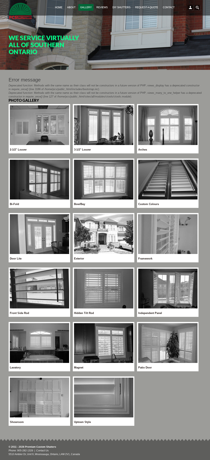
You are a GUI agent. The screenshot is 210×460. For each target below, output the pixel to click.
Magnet (78, 367)
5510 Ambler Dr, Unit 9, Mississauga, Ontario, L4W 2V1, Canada (44, 454)
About (71, 7)
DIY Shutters (121, 7)
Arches (142, 149)
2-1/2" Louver (18, 149)
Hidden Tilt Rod (84, 313)
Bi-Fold (14, 204)
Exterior (79, 258)
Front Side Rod (19, 313)
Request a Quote (146, 7)
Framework (145, 258)
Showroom (17, 422)
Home (58, 7)
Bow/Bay (79, 204)
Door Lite (16, 258)
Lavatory (15, 367)
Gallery (86, 7)
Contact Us (42, 450)
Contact (169, 7)
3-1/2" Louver (82, 149)
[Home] (20, 11)
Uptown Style (82, 422)
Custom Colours (148, 204)
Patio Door (145, 367)
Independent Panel (150, 313)
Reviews (102, 7)
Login (190, 8)
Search (197, 8)
